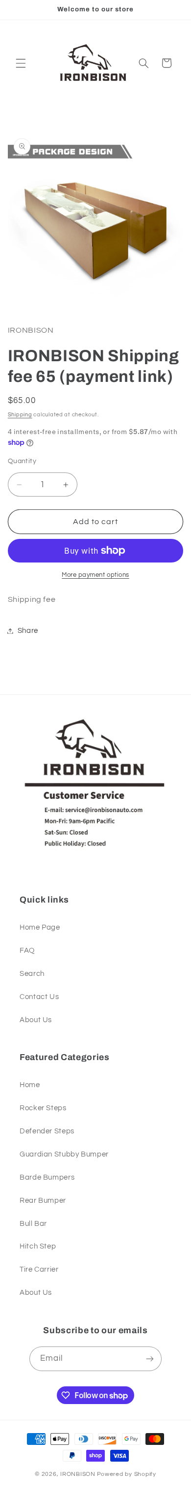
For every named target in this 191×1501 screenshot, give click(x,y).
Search (32, 973)
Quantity (22, 461)
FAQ (27, 950)
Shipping (20, 414)
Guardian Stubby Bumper (64, 1154)
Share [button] (28, 630)
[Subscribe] (150, 1358)
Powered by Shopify (126, 1474)
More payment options (95, 575)
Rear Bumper (43, 1200)
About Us (36, 1020)
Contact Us (39, 997)
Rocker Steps (43, 1108)
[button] (20, 63)
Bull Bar (33, 1223)
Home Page (40, 927)
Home (30, 1085)
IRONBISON (78, 1474)
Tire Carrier (39, 1269)
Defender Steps (47, 1131)
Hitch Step (38, 1246)
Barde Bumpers (47, 1177)
